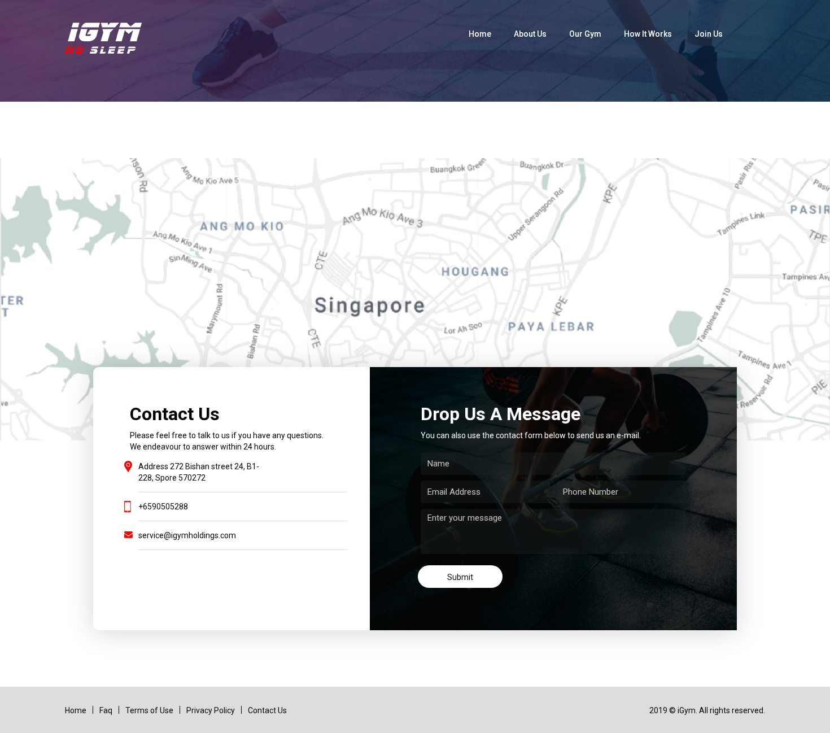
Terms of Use (149, 710)
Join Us (708, 33)
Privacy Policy (210, 710)
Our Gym (585, 33)
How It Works (648, 33)
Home (480, 33)
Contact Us (267, 710)
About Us (530, 33)
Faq (105, 710)
